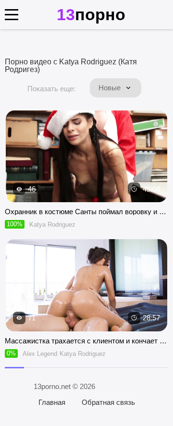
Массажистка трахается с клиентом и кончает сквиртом (86, 340)
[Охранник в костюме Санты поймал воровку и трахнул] (86, 156)
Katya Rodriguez (52, 224)
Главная (51, 402)
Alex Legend (40, 353)
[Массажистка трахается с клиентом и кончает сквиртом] (86, 285)
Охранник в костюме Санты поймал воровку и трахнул (86, 211)
